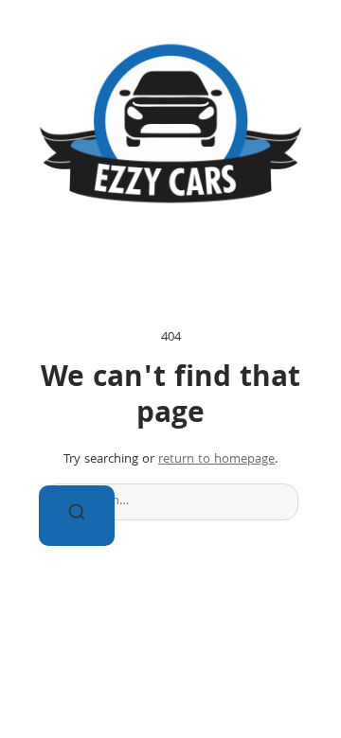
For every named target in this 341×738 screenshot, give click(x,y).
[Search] (77, 515)
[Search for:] (170, 501)
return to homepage (216, 459)
